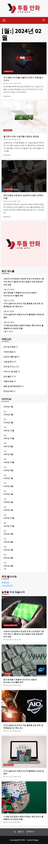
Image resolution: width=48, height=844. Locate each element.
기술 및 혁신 (7, 130)
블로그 (21, 831)
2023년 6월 (8, 558)
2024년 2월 (8, 502)
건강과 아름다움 (10, 357)
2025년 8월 (8, 446)
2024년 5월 (8, 494)
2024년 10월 (8, 462)
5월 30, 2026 (17, 731)
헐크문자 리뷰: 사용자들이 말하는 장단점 (21, 136)
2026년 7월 (8, 406)
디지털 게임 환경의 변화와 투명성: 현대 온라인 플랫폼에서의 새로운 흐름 (23, 326)
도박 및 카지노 (8, 71)
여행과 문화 (8, 381)
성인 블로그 (8, 376)
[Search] (43, 20)
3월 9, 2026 (17, 822)
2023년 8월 (8, 542)
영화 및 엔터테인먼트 (12, 386)
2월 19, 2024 (17, 83)
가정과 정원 (8, 352)
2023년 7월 (8, 550)
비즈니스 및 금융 (10, 371)
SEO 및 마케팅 (8, 189)
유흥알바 (5, 582)
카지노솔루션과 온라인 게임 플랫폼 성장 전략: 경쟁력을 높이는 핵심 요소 (23, 304)
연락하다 (30, 831)
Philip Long (8, 83)
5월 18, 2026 (17, 776)
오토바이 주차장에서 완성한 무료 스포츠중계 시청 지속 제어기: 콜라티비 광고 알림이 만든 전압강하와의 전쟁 (23, 282)
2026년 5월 (8, 414)
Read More (7, 96)
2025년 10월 (8, 438)
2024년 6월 (8, 486)
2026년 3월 (8, 422)
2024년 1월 (8, 510)
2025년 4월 (8, 454)
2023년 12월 (8, 518)
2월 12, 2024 (17, 139)
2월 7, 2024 (17, 201)
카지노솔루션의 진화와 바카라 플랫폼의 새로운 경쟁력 (23, 315)
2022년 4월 (8, 566)
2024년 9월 (8, 470)
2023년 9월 (8, 534)
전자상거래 (8, 391)
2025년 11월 (8, 430)
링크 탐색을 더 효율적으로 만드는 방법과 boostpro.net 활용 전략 (20, 294)
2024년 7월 (8, 478)
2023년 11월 (8, 526)
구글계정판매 (7, 585)
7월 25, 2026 (17, 639)
